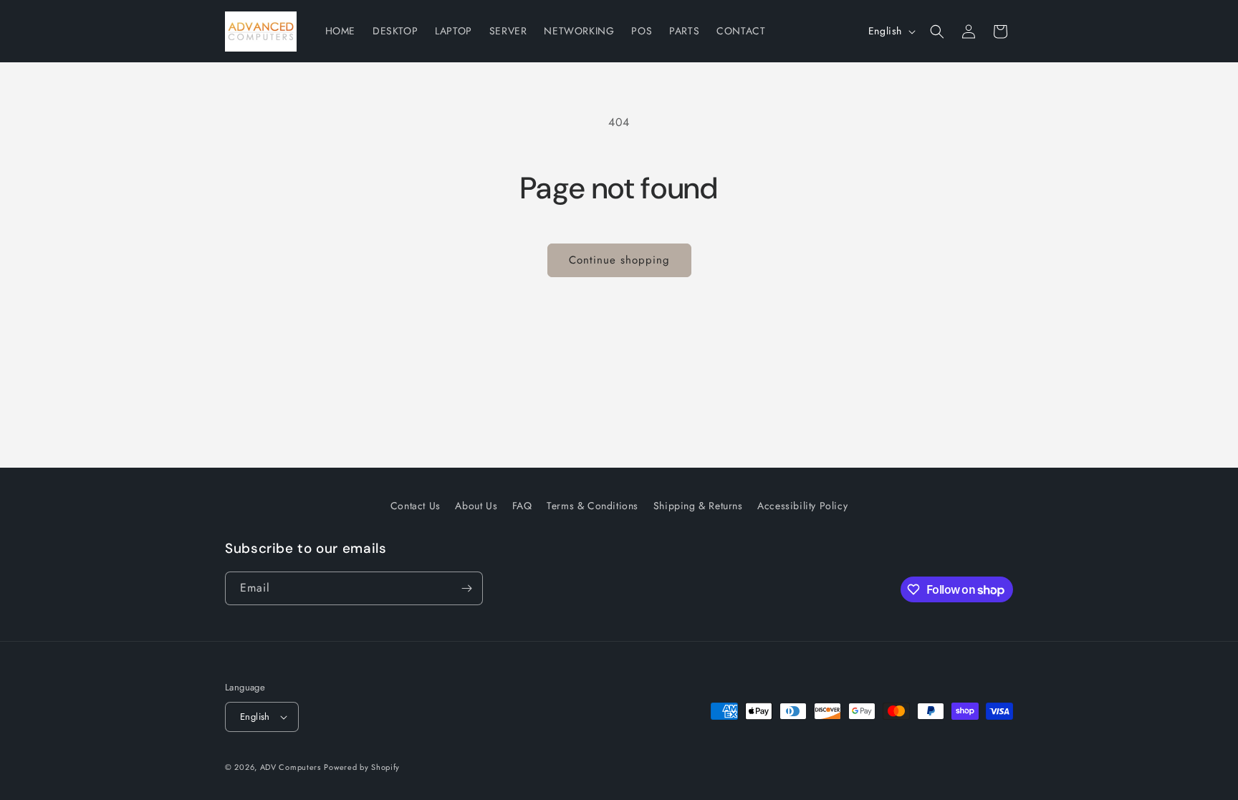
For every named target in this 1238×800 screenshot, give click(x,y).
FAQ (522, 505)
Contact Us (415, 505)
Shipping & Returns (698, 505)
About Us (476, 505)
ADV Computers (290, 767)
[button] (937, 31)
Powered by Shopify (362, 767)
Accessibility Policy (802, 505)
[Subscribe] (466, 588)
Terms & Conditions (592, 505)
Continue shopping (619, 260)
